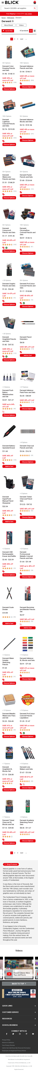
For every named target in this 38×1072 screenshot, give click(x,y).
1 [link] (11, 39)
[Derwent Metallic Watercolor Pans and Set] (9, 699)
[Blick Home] (12, 2)
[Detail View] (34, 31)
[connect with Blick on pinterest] (26, 1035)
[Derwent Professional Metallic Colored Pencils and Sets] (28, 538)
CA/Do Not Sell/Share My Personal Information (16, 1048)
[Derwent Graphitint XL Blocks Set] (9, 753)
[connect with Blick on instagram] (20, 1035)
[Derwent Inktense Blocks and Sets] (28, 105)
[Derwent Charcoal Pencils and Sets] (28, 431)
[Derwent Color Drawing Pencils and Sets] (9, 52)
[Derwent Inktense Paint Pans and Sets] (28, 376)
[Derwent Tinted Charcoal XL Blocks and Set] (9, 806)
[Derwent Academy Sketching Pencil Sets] (28, 806)
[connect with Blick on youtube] (33, 1035)
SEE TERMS (28, 14)
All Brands (10, 18)
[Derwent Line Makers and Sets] (28, 753)
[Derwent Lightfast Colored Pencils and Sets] (9, 105)
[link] (21, 39)
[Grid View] (31, 31)
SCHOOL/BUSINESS (10, 1025)
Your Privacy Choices (8, 1045)
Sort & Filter (9, 31)
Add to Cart (28, 355)
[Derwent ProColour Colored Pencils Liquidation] (28, 699)
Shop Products (11, 864)
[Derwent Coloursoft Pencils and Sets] (9, 214)
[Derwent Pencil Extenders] (28, 323)
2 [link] (14, 39)
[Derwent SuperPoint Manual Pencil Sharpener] (9, 483)
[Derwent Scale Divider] (9, 593)
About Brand (8, 25)
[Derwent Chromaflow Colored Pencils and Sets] (28, 214)
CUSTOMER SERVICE (10, 1012)
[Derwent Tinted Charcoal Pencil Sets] (28, 483)
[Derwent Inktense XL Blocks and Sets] (28, 644)
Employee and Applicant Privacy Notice (14, 1050)
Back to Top (18, 984)
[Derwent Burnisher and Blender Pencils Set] (28, 593)
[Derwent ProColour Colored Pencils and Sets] (28, 269)
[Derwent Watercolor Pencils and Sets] (9, 161)
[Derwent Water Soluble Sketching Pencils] (9, 644)
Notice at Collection (8, 1042)
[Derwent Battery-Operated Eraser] (9, 431)
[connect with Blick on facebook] (7, 1035)
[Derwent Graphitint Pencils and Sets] (9, 323)
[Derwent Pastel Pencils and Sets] (28, 161)
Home (4, 18)
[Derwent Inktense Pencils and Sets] (28, 52)
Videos (21, 25)
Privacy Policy (6, 1040)
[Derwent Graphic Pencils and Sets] (9, 269)
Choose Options (9, 89)
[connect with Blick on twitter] (13, 1035)
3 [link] (17, 39)
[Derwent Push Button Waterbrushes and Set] (9, 376)
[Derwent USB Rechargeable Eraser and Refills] (9, 538)
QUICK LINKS (7, 1006)
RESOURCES (7, 1019)
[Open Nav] (3, 2)
